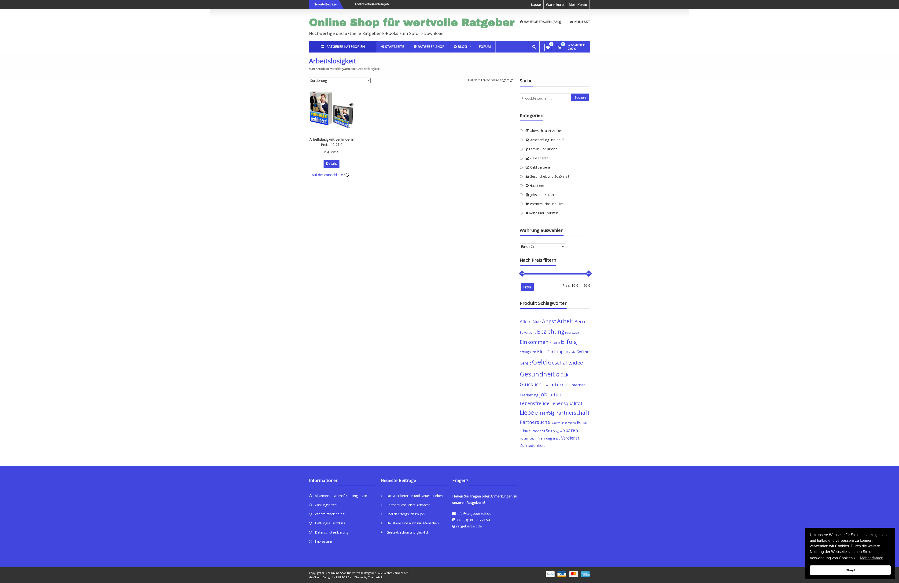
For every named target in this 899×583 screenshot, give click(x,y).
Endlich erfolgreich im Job (362, 4)
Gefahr (582, 351)
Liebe (527, 412)
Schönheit (538, 431)
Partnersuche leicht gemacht (408, 505)
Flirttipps (556, 351)
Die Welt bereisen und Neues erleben (415, 495)
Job (543, 394)
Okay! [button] (850, 570)
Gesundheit (537, 373)
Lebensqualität (566, 403)
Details (331, 163)
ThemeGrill (375, 577)
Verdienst (570, 438)
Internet (559, 384)
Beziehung (550, 331)
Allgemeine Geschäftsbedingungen (341, 495)
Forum (485, 46)
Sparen (570, 430)
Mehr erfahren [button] (871, 558)
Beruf (580, 321)
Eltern (554, 342)
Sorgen (557, 431)
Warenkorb (555, 4)
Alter (536, 321)
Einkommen (534, 342)
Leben (555, 394)
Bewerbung (528, 333)
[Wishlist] (548, 47)
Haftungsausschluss (330, 523)
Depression (572, 332)
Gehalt (525, 363)
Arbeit (565, 321)
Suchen (580, 97)
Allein (525, 321)
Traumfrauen (528, 438)
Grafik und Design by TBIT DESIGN (330, 577)
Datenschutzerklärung (331, 532)
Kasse (536, 4)
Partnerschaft (572, 412)
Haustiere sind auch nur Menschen (413, 523)
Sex (549, 430)
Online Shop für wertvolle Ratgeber (412, 22)
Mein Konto (578, 4)
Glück (562, 374)
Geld (539, 362)
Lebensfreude (534, 403)
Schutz (525, 431)
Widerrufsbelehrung (329, 514)
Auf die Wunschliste (328, 174)
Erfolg (569, 342)
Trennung (544, 438)
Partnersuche (535, 422)
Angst (549, 321)
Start (312, 69)
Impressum (323, 541)
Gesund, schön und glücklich (408, 532)
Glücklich (531, 384)
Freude (570, 352)
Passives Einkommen (563, 423)
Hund (546, 385)
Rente (582, 422)
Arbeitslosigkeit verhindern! (331, 139)
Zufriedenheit (532, 445)
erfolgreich (528, 352)
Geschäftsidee (565, 362)
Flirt (541, 351)
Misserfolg (544, 413)
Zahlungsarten (326, 505)
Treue (556, 438)
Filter (527, 287)
